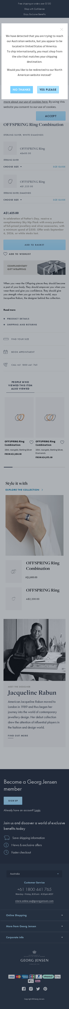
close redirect (61, 29)
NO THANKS (22, 90)
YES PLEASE (48, 90)
